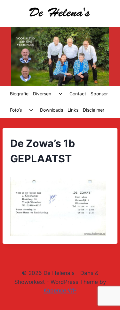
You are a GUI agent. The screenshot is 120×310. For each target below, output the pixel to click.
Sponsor (99, 93)
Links (73, 110)
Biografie (19, 93)
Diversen (42, 93)
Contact (77, 93)
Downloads (51, 110)
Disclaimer (93, 110)
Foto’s (16, 110)
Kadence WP (60, 290)
